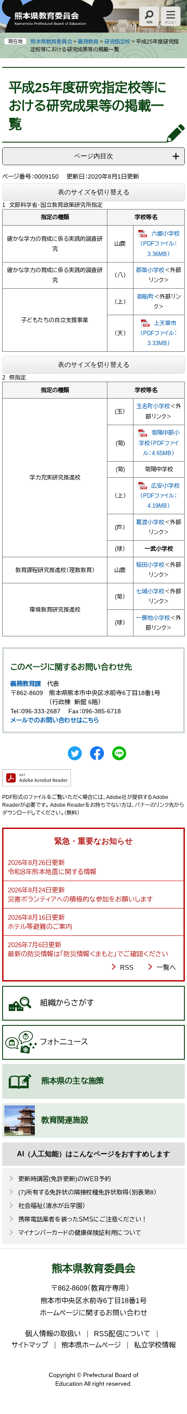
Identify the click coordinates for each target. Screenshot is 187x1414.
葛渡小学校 (150, 522)
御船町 (145, 296)
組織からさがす (67, 1002)
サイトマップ (29, 1345)
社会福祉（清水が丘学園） (51, 1205)
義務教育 (88, 42)
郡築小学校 (150, 270)
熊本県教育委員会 (51, 42)
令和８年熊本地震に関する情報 (52, 871)
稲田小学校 (150, 565)
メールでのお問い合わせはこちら (54, 720)
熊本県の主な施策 (72, 1081)
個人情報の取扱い (53, 1333)
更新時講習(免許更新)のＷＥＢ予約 (64, 1178)
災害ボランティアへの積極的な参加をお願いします (80, 899)
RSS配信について (122, 1333)
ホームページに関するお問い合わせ (93, 1313)
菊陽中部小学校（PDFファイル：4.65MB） (159, 442)
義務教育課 (25, 683)
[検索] (149, 16)
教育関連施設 (64, 1120)
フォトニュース (64, 1042)
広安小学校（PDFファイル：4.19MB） (160, 495)
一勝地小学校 (153, 618)
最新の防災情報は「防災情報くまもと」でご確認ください (88, 954)
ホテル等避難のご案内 (40, 926)
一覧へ (166, 967)
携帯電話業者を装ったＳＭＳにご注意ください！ (82, 1219)
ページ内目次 (93, 156)
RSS (127, 967)
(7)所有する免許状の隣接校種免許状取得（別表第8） (87, 1192)
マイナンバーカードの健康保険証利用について (79, 1232)
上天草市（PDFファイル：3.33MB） (158, 333)
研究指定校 (117, 42)
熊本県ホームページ (91, 1345)
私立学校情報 (155, 1345)
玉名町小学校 (153, 406)
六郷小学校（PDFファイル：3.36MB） (160, 243)
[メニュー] (170, 16)
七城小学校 (150, 591)
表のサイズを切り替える (94, 192)
